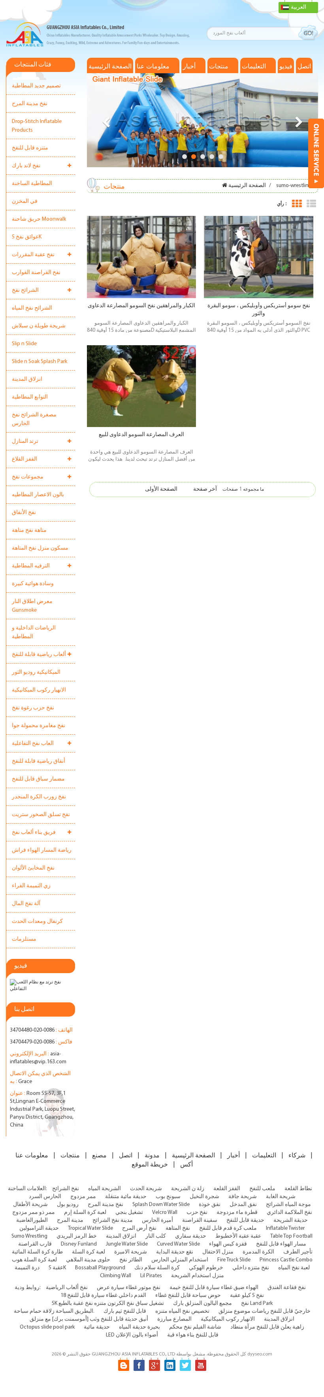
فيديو (285, 66)
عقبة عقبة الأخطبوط (238, 1236)
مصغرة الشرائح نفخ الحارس (34, 419)
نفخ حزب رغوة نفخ (33, 708)
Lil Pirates (151, 1276)
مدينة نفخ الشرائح (112, 1220)
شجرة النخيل (204, 1197)
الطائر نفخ (130, 1260)
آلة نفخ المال (26, 904)
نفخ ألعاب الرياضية (67, 1288)
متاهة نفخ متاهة (29, 530)
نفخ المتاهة (178, 1228)
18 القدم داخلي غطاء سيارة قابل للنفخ (103, 1296)
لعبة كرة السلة (88, 1252)
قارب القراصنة (35, 1244)
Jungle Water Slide (127, 1244)
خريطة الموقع (150, 1164)
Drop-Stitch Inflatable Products (37, 126)
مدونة (152, 1155)
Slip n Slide (24, 344)
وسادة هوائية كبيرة (33, 584)
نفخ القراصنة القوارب (36, 273)
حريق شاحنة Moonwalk (39, 219)
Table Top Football (291, 1236)
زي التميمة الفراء (31, 886)
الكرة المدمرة (258, 1252)
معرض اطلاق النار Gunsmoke (32, 606)
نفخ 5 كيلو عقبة (247, 1296)
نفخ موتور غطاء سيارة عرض (128, 1288)
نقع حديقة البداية (174, 1252)
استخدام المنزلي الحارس (179, 1260)
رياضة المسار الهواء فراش (42, 850)
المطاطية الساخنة (32, 184)
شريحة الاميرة (130, 1252)
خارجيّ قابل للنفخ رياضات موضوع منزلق (265, 1311)
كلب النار (155, 1236)
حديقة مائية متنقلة (126, 1197)
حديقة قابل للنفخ (245, 1220)
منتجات (218, 66)
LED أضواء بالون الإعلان (132, 1335)
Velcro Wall (164, 1213)
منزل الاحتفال (218, 1252)
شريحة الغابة (281, 1197)
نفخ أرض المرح (139, 1228)
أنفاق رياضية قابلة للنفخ (38, 761)
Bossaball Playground (100, 1268)
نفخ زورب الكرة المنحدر (39, 797)
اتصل (304, 66)
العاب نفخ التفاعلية (33, 744)
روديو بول (68, 1205)
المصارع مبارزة (174, 1319)
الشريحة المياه (104, 1189)
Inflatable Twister (285, 1228)
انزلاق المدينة (27, 379)
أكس (186, 1164)
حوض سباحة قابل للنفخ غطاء (188, 1296)
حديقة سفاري (190, 1236)
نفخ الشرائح (65, 1189)
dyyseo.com (259, 1354)
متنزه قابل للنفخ (30, 148)
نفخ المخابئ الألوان (33, 868)
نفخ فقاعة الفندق (286, 1288)
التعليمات (254, 66)
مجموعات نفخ (27, 477)
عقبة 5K (57, 1268)
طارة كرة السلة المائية (37, 1252)
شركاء (296, 1155)
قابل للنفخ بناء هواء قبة (193, 1335)
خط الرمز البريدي (77, 1236)
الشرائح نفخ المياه (32, 308)
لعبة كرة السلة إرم (85, 1213)
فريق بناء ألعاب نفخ (34, 833)
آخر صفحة (205, 489)
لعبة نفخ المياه (294, 1268)
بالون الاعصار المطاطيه (38, 495)
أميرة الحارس (157, 1220)
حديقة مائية (97, 1327)
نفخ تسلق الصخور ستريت (41, 815)
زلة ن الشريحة (187, 1189)
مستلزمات (24, 939)
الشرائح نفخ (25, 290)
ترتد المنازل (25, 441)
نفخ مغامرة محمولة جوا (38, 726)
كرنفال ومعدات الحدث (37, 921)
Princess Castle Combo (286, 1260)
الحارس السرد (45, 1197)
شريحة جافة (242, 1197)
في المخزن (25, 201)
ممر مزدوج (83, 1197)
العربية (298, 7)
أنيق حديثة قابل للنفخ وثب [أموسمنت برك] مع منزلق (89, 1319)
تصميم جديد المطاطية (36, 86)
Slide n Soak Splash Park (39, 362)
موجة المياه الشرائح (288, 1205)
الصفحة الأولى (161, 489)
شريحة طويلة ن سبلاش (39, 326)
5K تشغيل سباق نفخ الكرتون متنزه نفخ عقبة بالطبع (108, 1303)
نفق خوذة (209, 1205)
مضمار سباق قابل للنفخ (38, 779)
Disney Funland (79, 1244)
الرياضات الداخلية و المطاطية (34, 632)
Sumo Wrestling (29, 1236)
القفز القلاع (24, 459)
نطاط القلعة (298, 1189)
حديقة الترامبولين (39, 1228)
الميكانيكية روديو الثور (36, 672)
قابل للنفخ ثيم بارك (125, 1311)
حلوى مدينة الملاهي (88, 1260)
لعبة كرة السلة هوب (34, 1260)
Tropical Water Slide (90, 1228)
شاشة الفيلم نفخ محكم (195, 1327)
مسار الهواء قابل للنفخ (281, 1244)
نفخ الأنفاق (24, 513)
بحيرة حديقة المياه (139, 1327)
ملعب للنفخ (262, 1189)
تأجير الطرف (298, 1252)
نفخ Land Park (257, 1303)
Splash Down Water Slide (161, 1205)
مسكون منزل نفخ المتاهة (40, 548)
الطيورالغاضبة (32, 1220)
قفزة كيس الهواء (228, 1244)
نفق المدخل (243, 1205)
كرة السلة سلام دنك (157, 1268)
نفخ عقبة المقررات (33, 255)
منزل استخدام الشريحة (197, 1276)
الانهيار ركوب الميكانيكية (39, 690)
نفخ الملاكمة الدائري (289, 1213)
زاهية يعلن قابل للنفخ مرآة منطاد (267, 1327)
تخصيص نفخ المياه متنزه (182, 1311)
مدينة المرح (70, 1220)
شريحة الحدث (146, 1189)
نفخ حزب (196, 1213)
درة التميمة (27, 1268)
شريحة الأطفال (30, 1205)
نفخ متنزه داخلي (250, 1268)
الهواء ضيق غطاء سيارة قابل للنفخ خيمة (214, 1288)
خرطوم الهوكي (206, 1268)
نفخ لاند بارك (26, 166)
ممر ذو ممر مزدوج (33, 1213)
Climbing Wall (115, 1276)
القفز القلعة (226, 1189)
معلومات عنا (153, 66)
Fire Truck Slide (234, 1260)
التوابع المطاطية (30, 397)
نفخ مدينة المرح (29, 104)
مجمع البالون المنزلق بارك (202, 1303)
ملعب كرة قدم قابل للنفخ (228, 1228)
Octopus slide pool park (47, 1327)
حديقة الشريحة (290, 1220)
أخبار (189, 66)
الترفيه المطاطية (31, 566)
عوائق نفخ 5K (26, 237)
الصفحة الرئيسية (110, 66)
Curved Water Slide (178, 1244)
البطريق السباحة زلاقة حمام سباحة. (54, 1311)
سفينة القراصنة (199, 1220)
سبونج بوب (168, 1197)
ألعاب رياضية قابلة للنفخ (39, 655)
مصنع (99, 1155)
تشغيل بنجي (129, 1213)
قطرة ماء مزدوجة (237, 1213)
